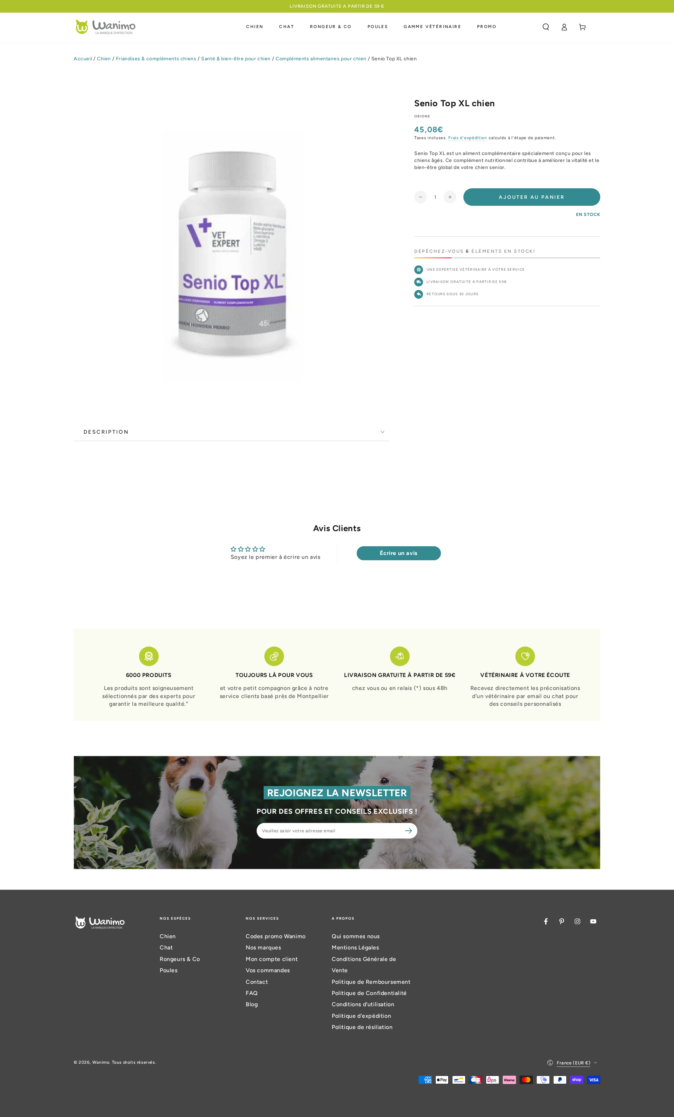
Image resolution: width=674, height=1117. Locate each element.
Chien (104, 59)
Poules (169, 970)
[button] (546, 27)
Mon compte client (272, 959)
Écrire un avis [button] (398, 553)
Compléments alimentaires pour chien (321, 59)
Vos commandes (268, 970)
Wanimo (101, 1062)
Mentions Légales (355, 947)
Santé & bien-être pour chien (236, 59)
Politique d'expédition (361, 1016)
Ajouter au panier (532, 197)
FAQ (252, 993)
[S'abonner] (409, 830)
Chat (166, 947)
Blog (252, 1004)
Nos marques (263, 947)
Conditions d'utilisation (363, 1004)
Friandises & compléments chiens (156, 59)
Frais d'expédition (467, 137)
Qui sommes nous (356, 936)
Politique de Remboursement (371, 982)
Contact (257, 982)
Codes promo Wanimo (276, 936)
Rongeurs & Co (180, 959)
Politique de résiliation (362, 1027)
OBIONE (422, 116)
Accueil (83, 59)
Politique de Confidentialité (369, 993)
